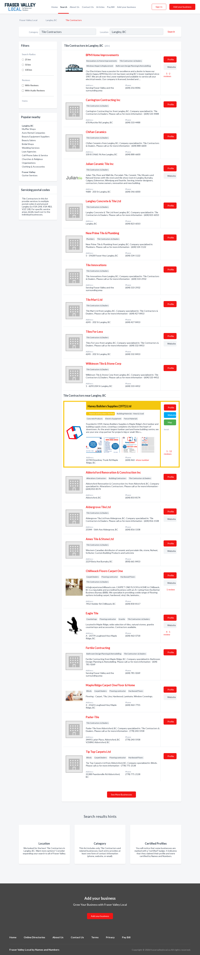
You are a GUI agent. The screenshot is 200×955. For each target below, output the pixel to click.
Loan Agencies (29, 151)
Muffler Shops (29, 129)
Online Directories (34, 937)
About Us (74, 7)
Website (171, 67)
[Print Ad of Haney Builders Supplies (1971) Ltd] (94, 444)
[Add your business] (100, 912)
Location (104, 32)
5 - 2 (167, 75)
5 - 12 (168, 452)
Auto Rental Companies (33, 132)
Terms (95, 937)
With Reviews (32, 85)
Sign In (159, 6)
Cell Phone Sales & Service (35, 155)
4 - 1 (167, 633)
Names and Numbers (47, 949)
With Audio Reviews (35, 90)
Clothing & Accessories (33, 166)
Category (33, 32)
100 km (28, 69)
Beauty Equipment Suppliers (36, 136)
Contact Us (88, 7)
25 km (28, 59)
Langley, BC (51, 20)
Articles (100, 7)
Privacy (110, 937)
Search (63, 7)
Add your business (126, 7)
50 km (28, 64)
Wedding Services (31, 147)
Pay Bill (111, 7)
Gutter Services (30, 175)
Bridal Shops (28, 144)
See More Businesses (121, 794)
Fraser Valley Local (28, 20)
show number (142, 460)
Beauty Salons (29, 140)
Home (54, 7)
